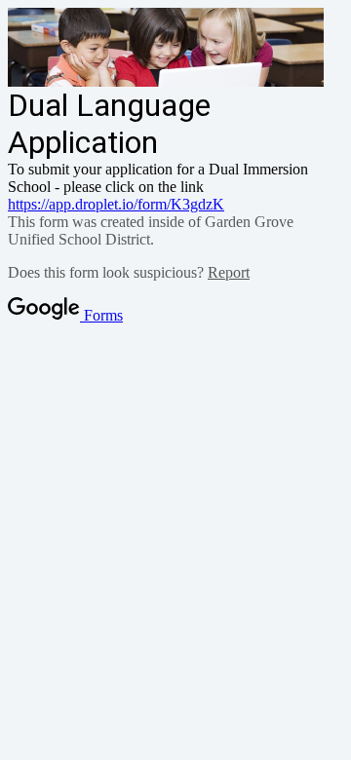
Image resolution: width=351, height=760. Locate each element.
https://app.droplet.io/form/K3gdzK (116, 204)
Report (229, 272)
